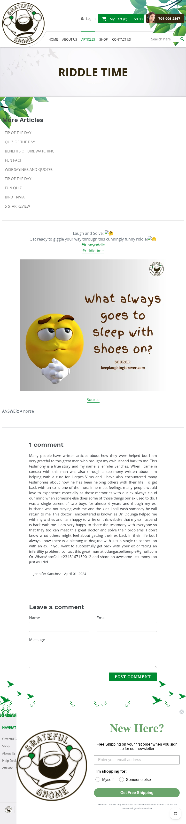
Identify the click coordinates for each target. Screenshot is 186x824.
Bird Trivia (15, 197)
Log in (91, 18)
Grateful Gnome (13, 739)
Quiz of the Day (20, 141)
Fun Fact (13, 160)
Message (37, 639)
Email (102, 617)
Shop (6, 746)
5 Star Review (17, 206)
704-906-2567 (169, 18)
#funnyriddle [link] (93, 245)
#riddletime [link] (93, 250)
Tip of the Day (18, 132)
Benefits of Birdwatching (29, 151)
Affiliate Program (14, 768)
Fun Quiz (13, 187)
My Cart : (126, 19)
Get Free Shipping (137, 793)
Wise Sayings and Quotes (29, 169)
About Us (9, 753)
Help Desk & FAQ (14, 760)
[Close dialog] (181, 711)
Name (34, 617)
